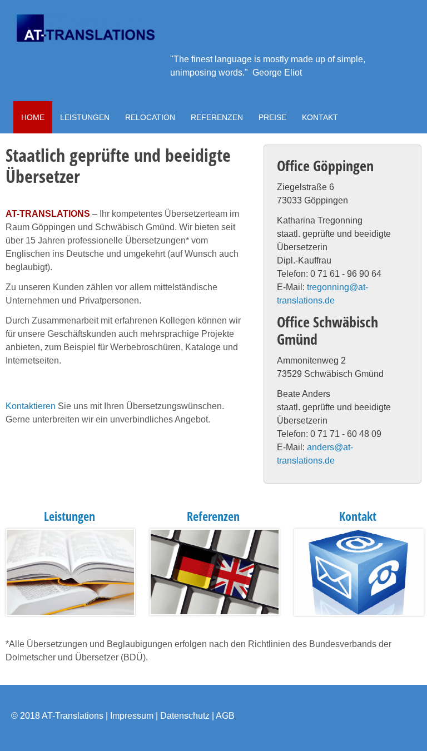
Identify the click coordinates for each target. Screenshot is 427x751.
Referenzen (213, 516)
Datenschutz (185, 715)
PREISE (272, 117)
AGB (225, 715)
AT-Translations (72, 715)
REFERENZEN (217, 117)
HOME (32, 117)
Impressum (131, 715)
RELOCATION (150, 117)
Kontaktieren (31, 406)
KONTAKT (320, 117)
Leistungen (69, 516)
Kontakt (357, 516)
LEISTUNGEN (85, 117)
